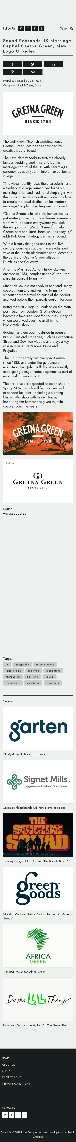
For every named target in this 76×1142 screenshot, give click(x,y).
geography (22, 664)
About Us (8, 1064)
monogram (53, 671)
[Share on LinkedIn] (53, 64)
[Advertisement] (38, 584)
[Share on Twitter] (32, 64)
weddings (33, 683)
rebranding (13, 677)
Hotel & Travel (25, 85)
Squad (49, 677)
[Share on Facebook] (12, 64)
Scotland (32, 677)
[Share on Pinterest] (12, 71)
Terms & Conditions (16, 1083)
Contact (8, 1071)
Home (6, 1058)
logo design (13, 671)
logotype (33, 671)
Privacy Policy (12, 1077)
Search (65, 28)
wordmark (53, 683)
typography (13, 683)
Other (38, 85)
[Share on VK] (32, 71)
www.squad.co (15, 513)
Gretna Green (45, 664)
